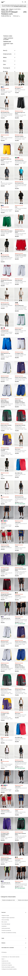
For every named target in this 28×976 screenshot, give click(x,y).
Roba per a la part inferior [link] (15, 9)
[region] (14, 61)
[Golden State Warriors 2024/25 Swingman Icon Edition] (21, 390)
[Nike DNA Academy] (21, 127)
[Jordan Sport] (7, 513)
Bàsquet (3, 9)
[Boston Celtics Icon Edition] (7, 221)
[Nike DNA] (7, 79)
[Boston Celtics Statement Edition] (21, 559)
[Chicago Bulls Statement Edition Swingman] (7, 584)
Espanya (5, 952)
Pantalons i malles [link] (7, 36)
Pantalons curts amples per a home (8, 900)
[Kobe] (7, 127)
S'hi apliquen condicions (18, 6)
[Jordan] (21, 537)
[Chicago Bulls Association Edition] (7, 270)
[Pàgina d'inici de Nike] (3, 2)
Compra (24, 6)
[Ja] (7, 173)
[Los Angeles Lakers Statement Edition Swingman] (7, 559)
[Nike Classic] (21, 439)
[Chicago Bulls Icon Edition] (21, 245)
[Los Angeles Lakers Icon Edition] (7, 149)
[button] (9, 50)
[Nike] (7, 487)
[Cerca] (22, 2)
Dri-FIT (10, 10)
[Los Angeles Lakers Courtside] (7, 439)
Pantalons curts (4, 10)
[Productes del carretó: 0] (25, 2)
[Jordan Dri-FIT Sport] (7, 537)
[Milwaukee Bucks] (7, 368)
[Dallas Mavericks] (21, 270)
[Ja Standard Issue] (7, 320)
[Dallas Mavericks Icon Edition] (7, 344)
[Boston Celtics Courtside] (7, 415)
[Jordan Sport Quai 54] (7, 608)
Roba (7, 9)
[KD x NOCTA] (21, 79)
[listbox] (16, 16)
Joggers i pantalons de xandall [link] (8, 38)
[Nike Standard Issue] (7, 103)
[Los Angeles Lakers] (21, 344)
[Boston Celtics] (21, 320)
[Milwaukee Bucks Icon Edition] (21, 221)
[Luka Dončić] (21, 584)
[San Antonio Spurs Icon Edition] (21, 103)
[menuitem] (4, 959)
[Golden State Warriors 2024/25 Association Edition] (7, 390)
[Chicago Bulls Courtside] (21, 415)
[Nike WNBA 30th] (21, 465)
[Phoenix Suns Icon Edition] (21, 368)
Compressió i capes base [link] (8, 44)
